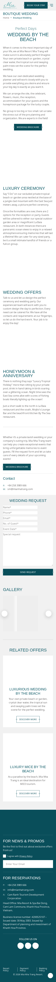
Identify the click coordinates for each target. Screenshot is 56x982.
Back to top (50, 976)
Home (6, 17)
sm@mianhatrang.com (20, 489)
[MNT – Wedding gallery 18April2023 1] (27, 613)
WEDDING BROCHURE (28, 127)
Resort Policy (6, 969)
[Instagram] (28, 946)
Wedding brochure (17, 466)
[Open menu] (51, 5)
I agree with (19, 856)
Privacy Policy (25, 856)
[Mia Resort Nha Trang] (10, 5)
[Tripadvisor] (35, 946)
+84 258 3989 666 (16, 485)
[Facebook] (20, 946)
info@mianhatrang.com (20, 889)
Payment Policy (24, 969)
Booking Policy (43, 969)
